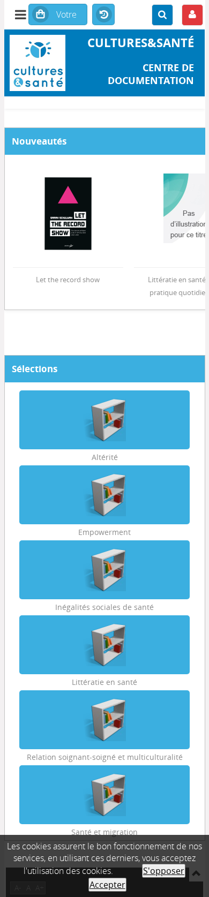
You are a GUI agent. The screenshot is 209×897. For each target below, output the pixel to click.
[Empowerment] (104, 494)
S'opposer (163, 871)
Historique (103, 15)
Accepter (107, 885)
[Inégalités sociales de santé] (104, 569)
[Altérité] (104, 419)
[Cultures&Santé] (38, 63)
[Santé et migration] (104, 794)
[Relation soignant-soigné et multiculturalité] (104, 719)
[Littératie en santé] (104, 644)
